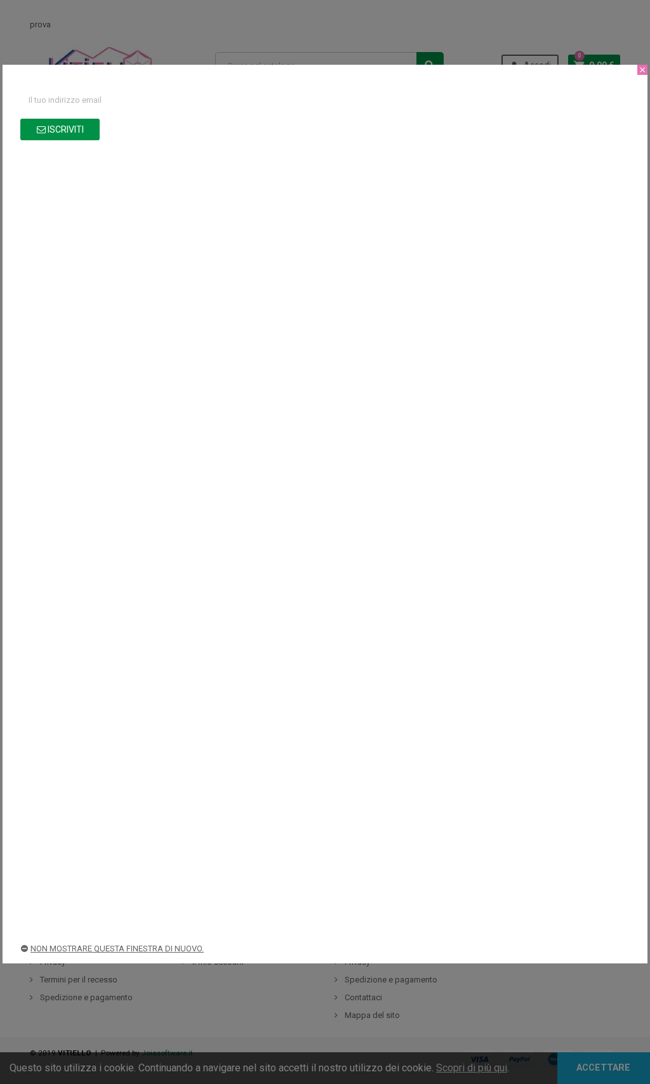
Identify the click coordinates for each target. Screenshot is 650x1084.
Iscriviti (65, 129)
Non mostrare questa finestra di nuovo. (117, 948)
